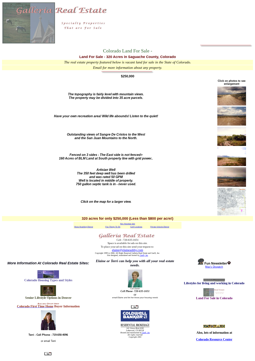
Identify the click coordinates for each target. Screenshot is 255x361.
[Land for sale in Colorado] (214, 295)
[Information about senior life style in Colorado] (48, 295)
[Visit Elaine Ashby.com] (48, 277)
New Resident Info (127, 224)
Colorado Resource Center (214, 339)
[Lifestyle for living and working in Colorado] (214, 280)
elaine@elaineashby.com (127, 250)
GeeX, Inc (143, 255)
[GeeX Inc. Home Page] (141, 332)
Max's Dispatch (214, 266)
